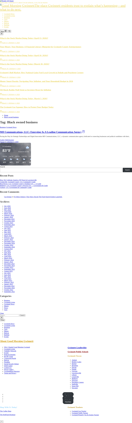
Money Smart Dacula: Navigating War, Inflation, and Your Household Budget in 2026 (36, 81)
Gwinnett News (9, 14)
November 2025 (9, 221)
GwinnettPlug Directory (12, 371)
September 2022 (9, 292)
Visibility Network (10, 351)
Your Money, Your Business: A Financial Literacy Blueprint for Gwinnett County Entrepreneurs (40, 47)
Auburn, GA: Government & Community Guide (16, 187)
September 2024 (9, 247)
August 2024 (8, 249)
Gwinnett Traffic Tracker (80, 413)
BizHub (6, 25)
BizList (6, 23)
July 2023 (7, 273)
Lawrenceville (76, 373)
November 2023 (9, 265)
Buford (74, 364)
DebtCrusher (8, 366)
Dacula (74, 367)
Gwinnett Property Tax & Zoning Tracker (85, 415)
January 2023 (8, 284)
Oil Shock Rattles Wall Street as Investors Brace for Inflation (25, 90)
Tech (5, 19)
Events (6, 27)
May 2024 (7, 254)
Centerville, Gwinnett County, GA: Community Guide (17, 182)
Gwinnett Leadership (77, 347)
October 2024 (8, 245)
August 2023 (8, 271)
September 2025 (9, 225)
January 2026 (8, 217)
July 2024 (7, 251)
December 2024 (9, 241)
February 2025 (9, 238)
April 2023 (7, 279)
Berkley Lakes (76, 362)
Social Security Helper (11, 364)
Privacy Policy (9, 369)
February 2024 (9, 260)
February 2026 (9, 215)
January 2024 (8, 262)
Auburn (74, 360)
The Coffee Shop (5, 411)
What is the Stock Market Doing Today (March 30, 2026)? (24, 64)
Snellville (75, 384)
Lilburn (74, 375)
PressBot (7, 362)
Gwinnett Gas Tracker (79, 411)
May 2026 (7, 210)
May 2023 (7, 277)
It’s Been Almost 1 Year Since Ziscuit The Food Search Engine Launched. (38, 197)
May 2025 (7, 232)
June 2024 (7, 252)
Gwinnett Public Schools (78, 352)
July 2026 (7, 206)
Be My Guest (8, 356)
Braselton (75, 365)
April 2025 (7, 234)
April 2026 (7, 212)
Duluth (74, 369)
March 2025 (8, 236)
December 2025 (9, 219)
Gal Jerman (8, 197)
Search (2, 167)
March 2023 (8, 280)
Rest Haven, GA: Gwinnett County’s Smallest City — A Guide (20, 184)
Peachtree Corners (78, 382)
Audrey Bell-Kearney (7, 140)
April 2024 (7, 256)
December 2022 (9, 286)
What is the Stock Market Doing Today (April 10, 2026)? (24, 55)
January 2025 (8, 239)
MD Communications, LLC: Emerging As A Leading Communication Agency (41, 132)
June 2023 (7, 275)
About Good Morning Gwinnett (16, 341)
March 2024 (8, 258)
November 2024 (9, 243)
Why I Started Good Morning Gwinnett (17, 347)
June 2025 (7, 230)
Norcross (75, 380)
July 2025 (7, 228)
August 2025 (8, 226)
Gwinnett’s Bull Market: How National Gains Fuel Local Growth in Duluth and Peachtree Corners (41, 73)
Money (6, 21)
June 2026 (7, 208)
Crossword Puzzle (10, 358)
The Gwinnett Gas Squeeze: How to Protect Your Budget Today (27, 107)
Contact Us (7, 368)
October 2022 (8, 290)
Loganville (75, 377)
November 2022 (9, 288)
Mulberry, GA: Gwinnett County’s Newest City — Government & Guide (24, 185)
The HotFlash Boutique (7, 415)
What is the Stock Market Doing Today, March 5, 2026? (24, 98)
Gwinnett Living (9, 16)
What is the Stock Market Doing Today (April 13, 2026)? (24, 38)
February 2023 (9, 282)
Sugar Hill (75, 386)
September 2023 (9, 269)
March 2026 (8, 213)
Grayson (74, 371)
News (6, 308)
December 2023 (9, 264)
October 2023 (8, 267)
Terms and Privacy (10, 373)
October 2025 (8, 223)
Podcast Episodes (9, 354)
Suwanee (75, 388)
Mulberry (75, 378)
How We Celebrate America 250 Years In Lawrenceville (18, 180)
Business (7, 18)
